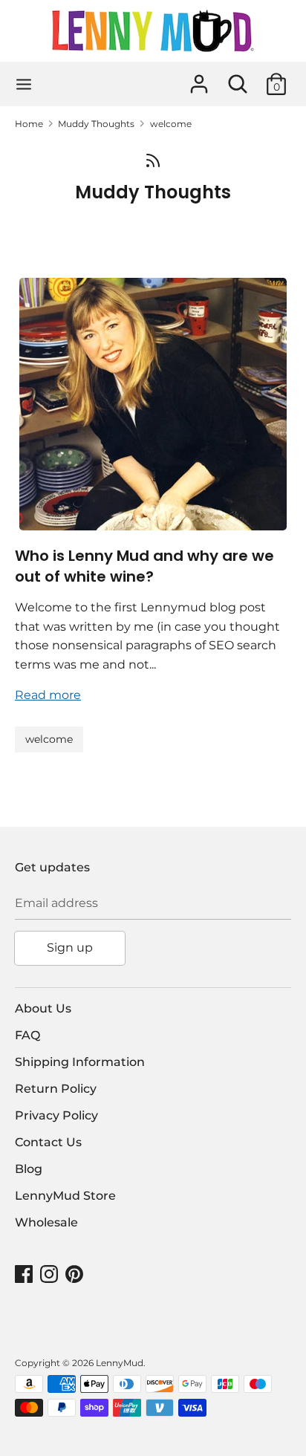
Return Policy (56, 1089)
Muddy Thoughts (153, 192)
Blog (28, 1169)
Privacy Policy (56, 1115)
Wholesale (46, 1222)
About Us (43, 1008)
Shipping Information (80, 1062)
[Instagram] (50, 1274)
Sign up (70, 947)
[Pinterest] (75, 1274)
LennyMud (119, 1362)
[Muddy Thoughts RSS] (153, 159)
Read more (48, 695)
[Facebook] (25, 1274)
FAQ (27, 1035)
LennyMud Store (65, 1196)
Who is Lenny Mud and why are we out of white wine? (144, 566)
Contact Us (48, 1142)
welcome (49, 739)
